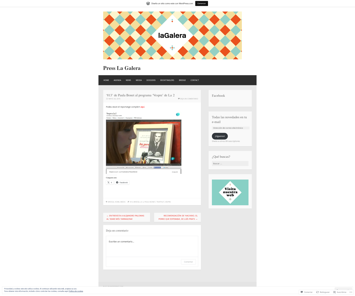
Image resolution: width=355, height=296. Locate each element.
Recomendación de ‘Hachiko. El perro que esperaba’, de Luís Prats (178, 217)
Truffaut (160, 202)
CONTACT (195, 80)
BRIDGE (182, 80)
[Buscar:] (230, 163)
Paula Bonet (149, 202)
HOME (106, 80)
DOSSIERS (151, 80)
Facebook (218, 95)
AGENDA (117, 80)
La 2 (142, 202)
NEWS (128, 80)
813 (131, 202)
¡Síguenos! (220, 136)
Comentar (188, 262)
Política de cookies (76, 291)
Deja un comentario (189, 99)
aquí (142, 107)
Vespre (168, 202)
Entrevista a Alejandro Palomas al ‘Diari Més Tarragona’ (125, 217)
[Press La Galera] (172, 58)
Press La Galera (122, 68)
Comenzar (201, 3)
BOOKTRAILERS (167, 80)
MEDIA (139, 80)
